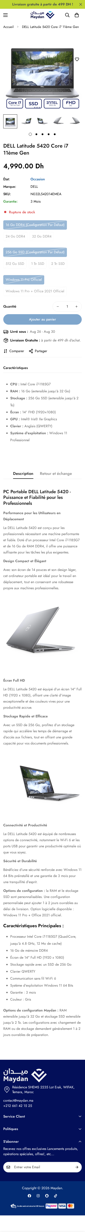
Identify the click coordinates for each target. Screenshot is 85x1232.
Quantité (9, 306)
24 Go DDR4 (15, 236)
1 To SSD (37, 263)
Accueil (8, 26)
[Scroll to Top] (77, 1208)
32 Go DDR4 (41, 236)
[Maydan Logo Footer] (42, 1075)
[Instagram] (38, 1196)
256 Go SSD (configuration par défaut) (35, 252)
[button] (77, 15)
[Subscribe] (77, 1167)
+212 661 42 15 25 (17, 1105)
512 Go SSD (15, 263)
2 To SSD (58, 263)
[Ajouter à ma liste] (77, 59)
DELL (34, 186)
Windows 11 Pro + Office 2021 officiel (35, 291)
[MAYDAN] (42, 15)
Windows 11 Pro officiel (24, 279)
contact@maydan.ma (18, 1100)
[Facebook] (29, 1196)
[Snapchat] (47, 1196)
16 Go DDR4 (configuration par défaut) (35, 224)
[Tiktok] (55, 1196)
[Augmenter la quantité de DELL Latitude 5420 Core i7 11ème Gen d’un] (76, 306)
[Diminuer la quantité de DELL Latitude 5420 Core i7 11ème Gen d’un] (58, 306)
